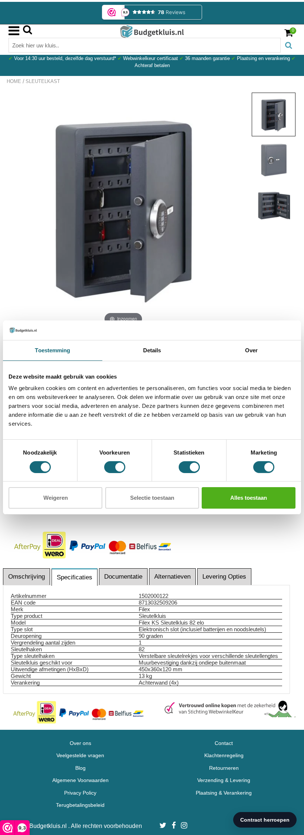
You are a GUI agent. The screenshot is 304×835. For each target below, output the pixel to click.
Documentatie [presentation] (123, 576)
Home (14, 81)
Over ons (80, 743)
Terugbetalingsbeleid (80, 805)
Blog (80, 768)
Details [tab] (152, 350)
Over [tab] (251, 350)
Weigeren (55, 498)
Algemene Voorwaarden (80, 780)
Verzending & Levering (223, 780)
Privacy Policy (80, 793)
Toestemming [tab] (52, 350)
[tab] (27, 576)
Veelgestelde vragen (80, 755)
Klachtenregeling (224, 755)
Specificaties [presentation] (74, 577)
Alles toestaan (248, 498)
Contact (224, 743)
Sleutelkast (43, 81)
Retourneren (224, 768)
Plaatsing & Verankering (224, 793)
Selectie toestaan (152, 498)
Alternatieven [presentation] (172, 576)
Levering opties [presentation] (224, 576)
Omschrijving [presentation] (26, 576)
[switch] (114, 467)
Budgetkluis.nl (48, 826)
